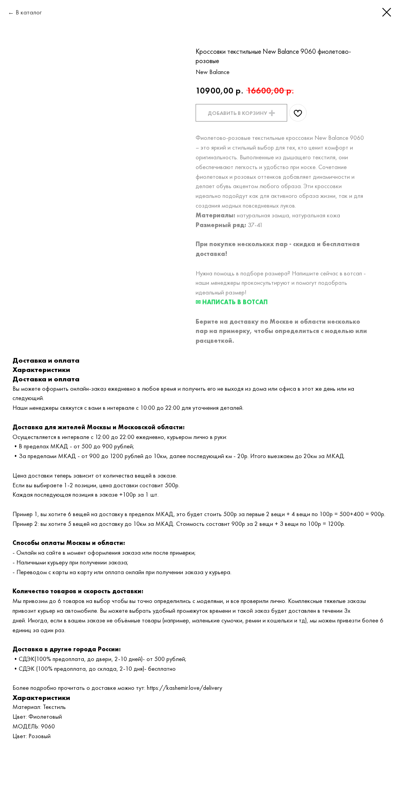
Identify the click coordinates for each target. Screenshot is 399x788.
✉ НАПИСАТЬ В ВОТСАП (232, 302)
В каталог (29, 12)
